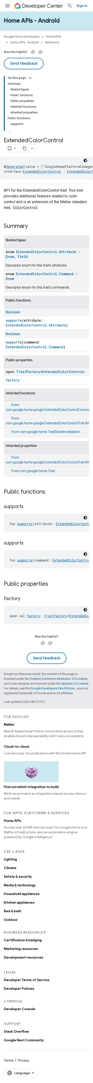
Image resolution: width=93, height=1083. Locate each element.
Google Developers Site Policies (53, 688)
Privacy (23, 1060)
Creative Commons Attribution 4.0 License (58, 679)
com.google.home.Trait (37, 471)
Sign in (82, 6)
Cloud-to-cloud (16, 746)
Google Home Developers (22, 36)
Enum (10, 256)
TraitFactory (28, 371)
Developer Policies (19, 988)
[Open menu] (7, 6)
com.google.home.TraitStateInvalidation (50, 432)
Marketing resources (21, 949)
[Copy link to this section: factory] (25, 599)
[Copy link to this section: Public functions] (50, 492)
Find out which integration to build (31, 787)
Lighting (10, 859)
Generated (14, 166)
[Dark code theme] (85, 160)
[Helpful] (33, 52)
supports (14, 320)
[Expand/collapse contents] (30, 78)
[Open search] (70, 6)
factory (13, 380)
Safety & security (18, 876)
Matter (9, 724)
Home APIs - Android (32, 20)
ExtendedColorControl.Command (45, 274)
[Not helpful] (40, 52)
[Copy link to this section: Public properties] (53, 584)
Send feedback (23, 63)
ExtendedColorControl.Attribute (46, 251)
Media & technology (20, 885)
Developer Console (19, 1009)
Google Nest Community (24, 1040)
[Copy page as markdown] (24, 148)
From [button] (45, 432)
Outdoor (11, 919)
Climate (10, 868)
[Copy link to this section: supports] (28, 507)
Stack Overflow (16, 1031)
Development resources (23, 957)
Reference (52, 42)
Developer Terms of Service (26, 980)
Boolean (13, 312)
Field (23, 256)
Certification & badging (23, 940)
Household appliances (22, 894)
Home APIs (53, 36)
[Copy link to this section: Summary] (32, 226)
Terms (9, 1060)
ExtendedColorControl (42, 171)
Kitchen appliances (19, 902)
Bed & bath (12, 911)
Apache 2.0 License (74, 683)
